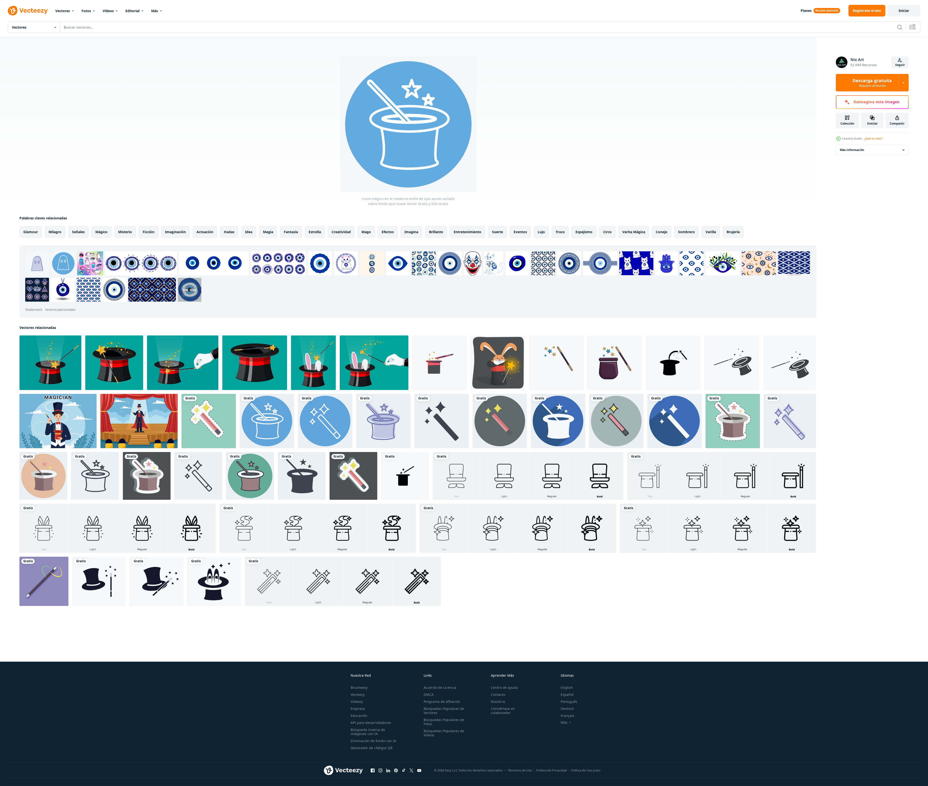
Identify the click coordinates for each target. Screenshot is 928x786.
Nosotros (498, 701)
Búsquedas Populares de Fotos (444, 721)
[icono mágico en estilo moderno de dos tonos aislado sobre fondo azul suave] (790, 421)
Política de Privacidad (551, 770)
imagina (411, 232)
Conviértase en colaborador (503, 710)
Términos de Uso (520, 770)
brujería (733, 232)
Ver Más (189, 289)
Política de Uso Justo (585, 770)
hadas (229, 232)
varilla (711, 232)
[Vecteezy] (28, 11)
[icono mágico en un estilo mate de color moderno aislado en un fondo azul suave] (616, 421)
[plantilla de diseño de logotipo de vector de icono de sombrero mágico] (99, 581)
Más (154, 10)
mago (366, 232)
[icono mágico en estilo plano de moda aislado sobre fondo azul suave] (500, 421)
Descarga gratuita (872, 83)
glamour (30, 232)
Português (569, 701)
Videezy (357, 701)
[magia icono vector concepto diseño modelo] (732, 362)
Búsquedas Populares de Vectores (444, 710)
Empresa (358, 708)
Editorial (132, 10)
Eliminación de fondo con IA (373, 740)
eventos (520, 232)
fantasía (291, 232)
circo (607, 232)
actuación (205, 232)
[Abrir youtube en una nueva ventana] (419, 770)
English (567, 687)
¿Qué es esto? (873, 138)
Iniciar (904, 10)
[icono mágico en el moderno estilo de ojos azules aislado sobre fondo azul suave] (267, 421)
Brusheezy (359, 687)
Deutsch (567, 708)
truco (560, 232)
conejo (661, 232)
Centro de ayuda (504, 687)
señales (78, 232)
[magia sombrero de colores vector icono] (439, 362)
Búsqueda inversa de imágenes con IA (368, 731)
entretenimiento (467, 232)
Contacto (498, 694)
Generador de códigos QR (372, 748)
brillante (436, 232)
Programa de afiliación (442, 701)
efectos (388, 232)
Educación (359, 715)
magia (268, 232)
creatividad (341, 232)
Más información (852, 150)
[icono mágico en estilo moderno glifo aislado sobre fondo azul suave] (441, 421)
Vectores (62, 10)
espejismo (583, 232)
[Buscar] (900, 27)
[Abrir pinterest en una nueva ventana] (396, 770)
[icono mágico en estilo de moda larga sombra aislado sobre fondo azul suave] (558, 421)
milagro (55, 232)
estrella (315, 232)
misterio (125, 232)
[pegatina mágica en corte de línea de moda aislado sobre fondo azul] (208, 421)
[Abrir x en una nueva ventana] (411, 770)
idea (248, 232)
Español (567, 694)
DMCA (429, 694)
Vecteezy (358, 694)
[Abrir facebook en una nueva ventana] (373, 770)
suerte (497, 232)
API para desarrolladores (371, 722)
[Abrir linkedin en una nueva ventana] (388, 770)
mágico (101, 232)
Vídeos (108, 10)
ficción (148, 232)
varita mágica (633, 232)
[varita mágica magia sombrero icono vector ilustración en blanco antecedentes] (405, 476)
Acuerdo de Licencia (440, 687)
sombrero (686, 232)
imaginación (175, 232)
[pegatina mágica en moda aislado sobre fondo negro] (147, 476)
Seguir (900, 65)
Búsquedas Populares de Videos (444, 733)
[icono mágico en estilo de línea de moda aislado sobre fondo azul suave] (95, 476)
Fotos (86, 10)
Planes (806, 10)
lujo (541, 232)
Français (567, 715)
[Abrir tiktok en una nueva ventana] (404, 770)
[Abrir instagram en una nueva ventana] (380, 770)
